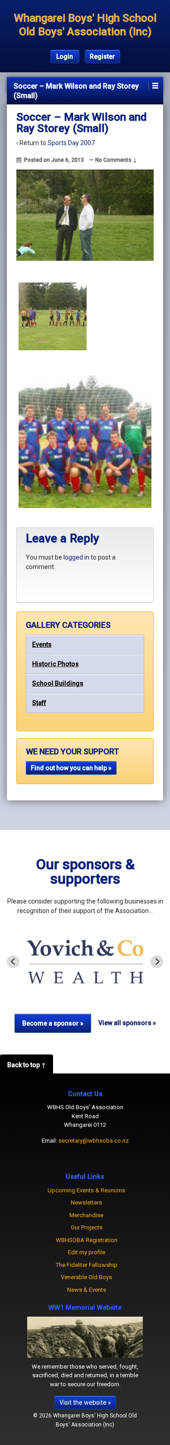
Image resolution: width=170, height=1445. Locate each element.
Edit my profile (86, 1252)
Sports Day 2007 (71, 142)
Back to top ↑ (26, 1064)
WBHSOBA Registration (86, 1240)
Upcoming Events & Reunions (86, 1190)
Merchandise (86, 1215)
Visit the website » (85, 1402)
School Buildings (57, 683)
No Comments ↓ (116, 160)
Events (42, 644)
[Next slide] (157, 961)
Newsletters (86, 1202)
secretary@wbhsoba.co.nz (93, 1140)
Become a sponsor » (52, 1023)
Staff (39, 702)
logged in (76, 557)
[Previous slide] (13, 961)
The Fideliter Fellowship (86, 1264)
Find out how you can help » (71, 768)
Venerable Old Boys (86, 1277)
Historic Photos (55, 664)
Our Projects (86, 1227)
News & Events (86, 1289)
